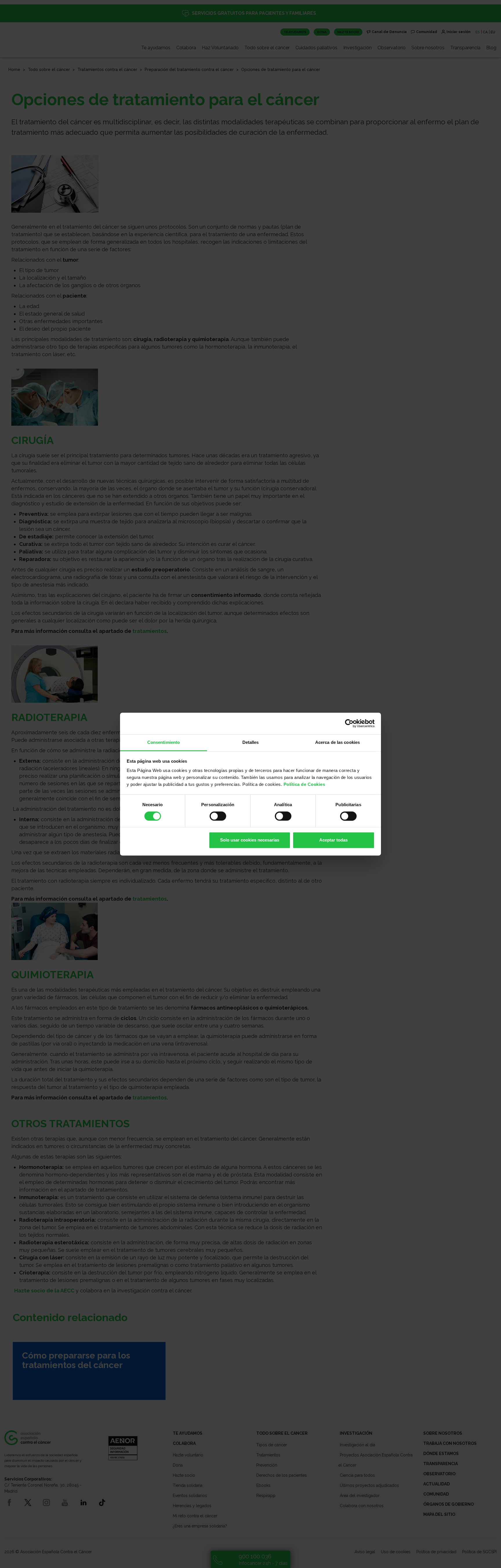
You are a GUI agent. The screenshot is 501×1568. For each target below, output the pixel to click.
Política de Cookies (304, 784)
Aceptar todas (333, 840)
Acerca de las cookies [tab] (337, 742)
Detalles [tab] (250, 742)
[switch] (218, 816)
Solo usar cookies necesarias (249, 840)
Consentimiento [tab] (163, 742)
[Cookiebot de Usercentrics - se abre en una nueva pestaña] (349, 723)
